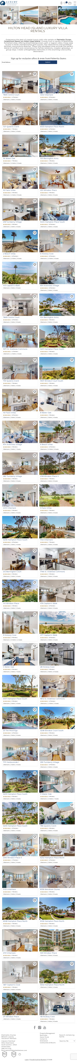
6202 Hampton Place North (52, 858)
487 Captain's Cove (11, 985)
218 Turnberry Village (12, 222)
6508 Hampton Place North (15, 921)
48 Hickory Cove (47, 1017)
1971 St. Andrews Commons (15, 349)
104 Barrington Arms (49, 317)
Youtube (44, 1027)
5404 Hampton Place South (52, 222)
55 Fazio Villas (9, 190)
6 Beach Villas (46, 444)
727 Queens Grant (11, 127)
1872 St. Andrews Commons (52, 699)
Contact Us (43, 1039)
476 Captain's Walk (48, 603)
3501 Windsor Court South (51, 381)
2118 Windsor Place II (49, 476)
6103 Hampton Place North (52, 127)
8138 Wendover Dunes (50, 889)
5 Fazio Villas (46, 508)
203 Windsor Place (48, 190)
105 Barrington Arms (49, 158)
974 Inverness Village (12, 444)
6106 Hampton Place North (52, 921)
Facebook (35, 1027)
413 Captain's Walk (11, 286)
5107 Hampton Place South (15, 699)
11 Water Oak (46, 794)
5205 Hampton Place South (15, 826)
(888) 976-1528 (6, 1048)
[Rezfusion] (19, 1054)
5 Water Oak (8, 667)
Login (27, 1060)
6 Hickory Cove (47, 254)
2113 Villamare (9, 953)
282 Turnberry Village (12, 476)
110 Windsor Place (11, 603)
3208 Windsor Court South (52, 731)
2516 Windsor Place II (12, 858)
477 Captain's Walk (48, 635)
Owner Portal (44, 1037)
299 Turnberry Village (49, 762)
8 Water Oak (45, 413)
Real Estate (43, 1035)
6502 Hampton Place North (52, 985)
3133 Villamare (9, 889)
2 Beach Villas (9, 254)
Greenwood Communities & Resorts (48, 1042)
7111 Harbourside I (11, 762)
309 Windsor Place (48, 953)
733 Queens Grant (11, 381)
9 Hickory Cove (9, 635)
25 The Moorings (10, 731)
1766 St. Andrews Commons (52, 572)
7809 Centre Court (11, 317)
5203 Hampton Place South (15, 794)
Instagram (40, 1027)
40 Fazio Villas (9, 413)
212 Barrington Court (12, 572)
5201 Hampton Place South (52, 349)
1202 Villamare (46, 95)
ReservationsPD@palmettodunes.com (14, 1050)
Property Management (47, 1033)
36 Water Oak (9, 158)
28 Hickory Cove (47, 667)
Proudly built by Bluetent (38, 1060)
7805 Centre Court (11, 95)
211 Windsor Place (11, 1017)
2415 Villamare (9, 508)
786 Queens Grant (48, 826)
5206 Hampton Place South (15, 540)
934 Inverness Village (49, 286)
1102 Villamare (46, 540)
